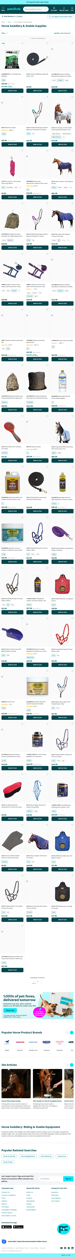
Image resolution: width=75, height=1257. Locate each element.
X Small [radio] (29, 912)
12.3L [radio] (8, 348)
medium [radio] (60, 80)
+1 (20, 187)
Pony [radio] (28, 133)
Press (28, 1195)
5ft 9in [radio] (65, 187)
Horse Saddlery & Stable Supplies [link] (23, 22)
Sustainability (31, 1210)
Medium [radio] (10, 240)
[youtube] (61, 1249)
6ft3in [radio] (59, 453)
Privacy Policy (34, 1248)
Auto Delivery (56, 1198)
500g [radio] (3, 134)
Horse (9, 22)
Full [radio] (33, 133)
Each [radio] (53, 605)
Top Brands (30, 1207)
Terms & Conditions (8, 1195)
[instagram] (69, 1249)
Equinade (60, 1050)
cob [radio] (3, 290)
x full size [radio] (29, 296)
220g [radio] (3, 554)
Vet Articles (55, 1201)
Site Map (43, 1248)
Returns (4, 1204)
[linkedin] (72, 1249)
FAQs (3, 1198)
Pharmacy (55, 1195)
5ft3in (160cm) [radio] (56, 134)
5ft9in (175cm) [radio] (56, 137)
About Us (29, 1192)
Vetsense (46, 1050)
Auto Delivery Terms (8, 1216)
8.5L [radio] (3, 348)
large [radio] (66, 80)
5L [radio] (27, 189)
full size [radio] (14, 290)
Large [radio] (35, 811)
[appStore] (6, 1228)
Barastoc (20, 1050)
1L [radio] (52, 402)
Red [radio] (16, 187)
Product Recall (6, 1213)
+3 (63, 137)
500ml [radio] (54, 503)
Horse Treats (7, 1162)
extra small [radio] (30, 657)
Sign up (68, 1179)
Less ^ (36, 296)
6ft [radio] (59, 240)
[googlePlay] (18, 1228)
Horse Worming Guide (11, 1101)
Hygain (7, 1050)
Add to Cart (12, 91)
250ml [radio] (29, 760)
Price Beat (5, 1207)
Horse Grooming (9, 1156)
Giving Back (30, 1201)
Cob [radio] (37, 554)
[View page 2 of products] (41, 982)
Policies (29, 1204)
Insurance (54, 1192)
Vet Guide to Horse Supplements (47, 1101)
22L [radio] (53, 347)
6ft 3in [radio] (63, 240)
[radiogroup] (12, 80)
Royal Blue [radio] (10, 187)
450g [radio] (53, 811)
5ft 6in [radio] (60, 187)
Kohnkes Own (33, 1050)
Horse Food (62, 1156)
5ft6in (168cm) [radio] (67, 134)
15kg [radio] (3, 80)
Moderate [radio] (30, 402)
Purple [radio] (54, 554)
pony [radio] (8, 290)
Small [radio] (4, 240)
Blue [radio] (3, 655)
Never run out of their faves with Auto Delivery (37, 2)
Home (3, 22)
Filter (3, 33)
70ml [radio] (3, 708)
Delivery (4, 1201)
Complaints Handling (8, 1210)
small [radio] (54, 80)
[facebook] (65, 1249)
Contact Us (5, 1192)
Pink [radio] (3, 187)
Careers (29, 1198)
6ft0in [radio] (54, 453)
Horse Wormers (46, 1156)
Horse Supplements (28, 1156)
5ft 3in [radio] (54, 187)
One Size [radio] (4, 453)
